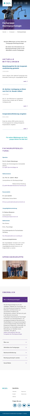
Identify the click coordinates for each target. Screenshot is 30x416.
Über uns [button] (6, 342)
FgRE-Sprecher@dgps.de (11, 167)
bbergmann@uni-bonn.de (11, 216)
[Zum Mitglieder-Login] (15, 3)
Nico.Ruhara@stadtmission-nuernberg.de (12, 235)
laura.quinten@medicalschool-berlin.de (14, 202)
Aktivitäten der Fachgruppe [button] (11, 347)
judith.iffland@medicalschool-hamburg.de (15, 185)
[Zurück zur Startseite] (7, 3)
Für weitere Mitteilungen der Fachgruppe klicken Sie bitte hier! (17, 138)
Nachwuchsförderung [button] (10, 352)
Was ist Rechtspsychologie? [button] (12, 299)
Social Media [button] (7, 363)
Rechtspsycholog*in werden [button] (12, 357)
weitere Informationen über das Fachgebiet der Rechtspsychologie (13, 333)
